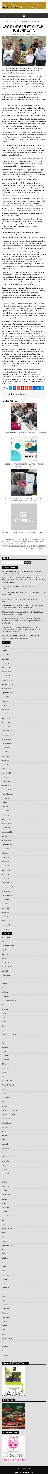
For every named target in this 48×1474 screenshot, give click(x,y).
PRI (3, 1237)
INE (3, 1152)
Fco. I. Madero (7, 1081)
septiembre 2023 (7, 794)
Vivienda (5, 1355)
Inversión (5, 1161)
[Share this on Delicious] (42, 388)
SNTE (4, 1300)
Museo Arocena (7, 1216)
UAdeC (4, 1330)
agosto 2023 (6, 798)
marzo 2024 (6, 769)
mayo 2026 (6, 659)
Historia (5, 1127)
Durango (5, 1047)
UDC (3, 1334)
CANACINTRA (7, 967)
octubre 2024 (6, 739)
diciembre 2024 (7, 731)
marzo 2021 (6, 921)
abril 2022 (5, 866)
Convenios (5, 1009)
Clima (4, 988)
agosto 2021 (6, 899)
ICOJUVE (5, 1136)
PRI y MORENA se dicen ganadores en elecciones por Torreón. (24, 532)
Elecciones (5, 1068)
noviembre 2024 (7, 735)
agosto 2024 (6, 748)
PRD (3, 1233)
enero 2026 (6, 676)
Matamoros (6, 1195)
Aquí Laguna (6, 950)
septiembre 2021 (7, 895)
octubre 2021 (6, 891)
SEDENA (5, 1279)
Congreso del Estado (9, 1001)
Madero (4, 1182)
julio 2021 (5, 904)
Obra (3, 1220)
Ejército (4, 1064)
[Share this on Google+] (18, 388)
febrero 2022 (6, 874)
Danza (4, 1026)
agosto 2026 (6, 646)
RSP (3, 1262)
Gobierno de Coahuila (21, 22)
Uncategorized (7, 1338)
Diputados (5, 1043)
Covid (4, 1013)
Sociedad (5, 1304)
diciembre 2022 (7, 832)
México (4, 1203)
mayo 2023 (5, 811)
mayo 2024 (5, 760)
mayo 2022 (5, 861)
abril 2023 (5, 815)
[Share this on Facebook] (14, 388)
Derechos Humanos (9, 1034)
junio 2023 (5, 807)
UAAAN (4, 1325)
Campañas (5, 963)
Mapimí (4, 1190)
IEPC (3, 1140)
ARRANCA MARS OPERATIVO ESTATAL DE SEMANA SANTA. (24, 28)
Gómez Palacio (7, 1123)
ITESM (4, 1165)
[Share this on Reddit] (26, 388)
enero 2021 (5, 929)
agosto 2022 (6, 849)
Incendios (5, 1148)
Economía (5, 1055)
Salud (3, 1271)
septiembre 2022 (7, 845)
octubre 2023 (6, 790)
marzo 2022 (6, 870)
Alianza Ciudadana (8, 946)
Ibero (4, 1131)
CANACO (5, 971)
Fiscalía (4, 1093)
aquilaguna (17, 34)
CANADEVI (6, 975)
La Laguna (5, 1173)
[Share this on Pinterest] (22, 388)
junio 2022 (5, 857)
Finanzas (5, 1089)
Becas (4, 958)
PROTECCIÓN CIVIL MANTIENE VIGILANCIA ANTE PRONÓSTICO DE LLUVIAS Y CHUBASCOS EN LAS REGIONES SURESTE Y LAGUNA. (23, 580)
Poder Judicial (7, 1228)
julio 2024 (5, 752)
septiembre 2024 (7, 743)
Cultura (4, 1022)
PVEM (4, 1254)
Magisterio (6, 1186)
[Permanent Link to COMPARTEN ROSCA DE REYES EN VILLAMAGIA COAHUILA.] (24, 416)
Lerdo (4, 1178)
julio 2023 (5, 802)
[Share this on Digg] (34, 388)
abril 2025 (5, 714)
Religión (5, 1258)
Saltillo (4, 1266)
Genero (4, 1106)
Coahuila (11, 22)
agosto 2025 (6, 697)
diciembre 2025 (7, 680)
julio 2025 (5, 701)
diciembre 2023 (7, 781)
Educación (5, 1060)
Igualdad (5, 1144)
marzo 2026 (6, 667)
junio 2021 (5, 908)
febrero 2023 (6, 823)
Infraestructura (7, 1157)
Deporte (4, 1030)
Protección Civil (7, 1245)
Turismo (37, 22)
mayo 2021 (5, 912)
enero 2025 (6, 726)
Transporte (6, 1317)
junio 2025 (5, 705)
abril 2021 (5, 916)
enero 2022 (6, 878)
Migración (5, 1207)
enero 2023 (6, 828)
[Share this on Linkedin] (38, 388)
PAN (3, 1224)
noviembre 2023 (7, 785)
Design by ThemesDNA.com (24, 1472)
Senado (4, 1292)
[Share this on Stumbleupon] (30, 388)
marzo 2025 (6, 718)
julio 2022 (5, 853)
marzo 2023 (6, 819)
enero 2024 (6, 777)
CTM (3, 1017)
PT (3, 1250)
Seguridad (31, 22)
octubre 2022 (6, 840)
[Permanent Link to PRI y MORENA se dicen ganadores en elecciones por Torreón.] (24, 517)
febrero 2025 (6, 722)
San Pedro (5, 1275)
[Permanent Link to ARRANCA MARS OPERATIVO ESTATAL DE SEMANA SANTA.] (24, 51)
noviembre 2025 (7, 684)
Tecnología (6, 1309)
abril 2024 (5, 764)
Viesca (4, 1351)
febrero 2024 (6, 773)
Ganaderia (5, 1098)
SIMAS (4, 1296)
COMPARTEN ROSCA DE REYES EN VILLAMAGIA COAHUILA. (24, 432)
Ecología (5, 1051)
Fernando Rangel (8, 1085)
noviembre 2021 (7, 887)
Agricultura (6, 937)
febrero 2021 (6, 925)
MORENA (5, 1212)
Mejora (4, 1199)
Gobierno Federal (8, 1119)
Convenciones (7, 1005)
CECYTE (4, 979)
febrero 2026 (6, 672)
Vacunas (5, 1347)
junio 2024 (5, 756)
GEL (3, 1102)
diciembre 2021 (7, 883)
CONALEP (5, 996)
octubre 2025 (6, 688)
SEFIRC (4, 1283)
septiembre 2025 (7, 693)
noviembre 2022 (7, 836)
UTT (3, 1342)
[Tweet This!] (10, 388)
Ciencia (4, 984)
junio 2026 (5, 655)
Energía (4, 1076)
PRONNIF (5, 1241)
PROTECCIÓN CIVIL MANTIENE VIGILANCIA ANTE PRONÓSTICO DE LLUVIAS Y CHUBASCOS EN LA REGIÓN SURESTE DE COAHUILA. (22, 629)
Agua (3, 941)
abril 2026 (5, 663)
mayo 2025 (5, 710)
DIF (3, 1038)
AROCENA (5, 954)
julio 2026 (5, 650)
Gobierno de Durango (9, 1114)
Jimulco (4, 1169)
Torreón (5, 1313)
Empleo (4, 1072)
